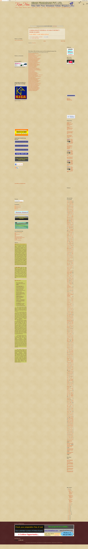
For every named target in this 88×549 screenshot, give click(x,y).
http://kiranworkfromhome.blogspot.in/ (33, 73)
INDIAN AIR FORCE (69, 320)
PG (72, 374)
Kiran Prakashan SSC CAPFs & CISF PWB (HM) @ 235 (70, 461)
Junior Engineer (69, 333)
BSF (69, 227)
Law (70, 344)
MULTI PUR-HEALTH (69, 357)
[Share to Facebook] (46, 36)
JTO (71, 332)
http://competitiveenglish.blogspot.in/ (33, 86)
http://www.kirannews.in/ (31, 54)
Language (68, 344)
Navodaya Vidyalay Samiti (18, 238)
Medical (68, 354)
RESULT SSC (71, 397)
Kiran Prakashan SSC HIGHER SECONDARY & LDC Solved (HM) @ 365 (70, 463)
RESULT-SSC (68, 398)
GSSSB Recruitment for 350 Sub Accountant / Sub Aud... (70, 492)
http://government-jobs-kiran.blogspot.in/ (33, 81)
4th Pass (68, 201)
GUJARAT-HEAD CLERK (69, 306)
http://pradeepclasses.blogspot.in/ (32, 65)
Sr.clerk (69, 416)
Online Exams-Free (58, 7)
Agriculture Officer (71, 203)
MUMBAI (68, 358)
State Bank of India (70, 421)
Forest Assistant (70, 266)
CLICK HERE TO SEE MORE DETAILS (39, 34)
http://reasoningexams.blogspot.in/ (33, 61)
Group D (68, 280)
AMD (68, 210)
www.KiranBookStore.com (70, 446)
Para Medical (70, 373)
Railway (68, 386)
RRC (71, 402)
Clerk (67, 241)
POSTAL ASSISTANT (69, 378)
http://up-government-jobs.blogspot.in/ (33, 56)
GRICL (71, 279)
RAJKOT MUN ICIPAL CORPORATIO (70, 389)
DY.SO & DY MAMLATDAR (70, 257)
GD (71, 270)
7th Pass (71, 201)
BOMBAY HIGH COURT (69, 225)
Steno (68, 422)
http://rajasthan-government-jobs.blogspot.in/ (34, 62)
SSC (67, 417)
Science (68, 408)
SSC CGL (71, 417)
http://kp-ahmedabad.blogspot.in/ (32, 72)
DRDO (67, 255)
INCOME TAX (70, 319)
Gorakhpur (68, 276)
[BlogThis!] (45, 36)
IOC (67, 328)
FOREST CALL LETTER (69, 267)
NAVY (68, 363)
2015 (68, 515)
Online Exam (29, 7)
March (69, 511)
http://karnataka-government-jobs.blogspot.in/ (34, 78)
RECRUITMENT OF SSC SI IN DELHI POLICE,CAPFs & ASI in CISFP (70, 136)
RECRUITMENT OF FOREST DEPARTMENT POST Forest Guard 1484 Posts (70, 128)
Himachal (69, 313)
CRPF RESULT (68, 246)
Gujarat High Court (69, 287)
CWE (71, 248)
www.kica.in (69, 440)
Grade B (72, 277)
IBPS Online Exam (17, 234)
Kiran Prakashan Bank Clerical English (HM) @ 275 (70, 467)
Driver (70, 255)
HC (70, 310)
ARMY (72, 212)
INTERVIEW (68, 327)
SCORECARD (71, 409)
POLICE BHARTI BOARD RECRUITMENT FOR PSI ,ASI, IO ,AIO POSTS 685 (70, 124)
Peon (70, 374)
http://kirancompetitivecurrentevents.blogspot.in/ (34, 76)
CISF (67, 240)
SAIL (72, 403)
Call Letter (45, 7)
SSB (71, 416)
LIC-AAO (69, 349)
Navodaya (72, 362)
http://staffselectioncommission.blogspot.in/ (34, 59)
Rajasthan (68, 388)
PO (70, 376)
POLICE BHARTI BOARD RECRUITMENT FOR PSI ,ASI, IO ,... (70, 497)
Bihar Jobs (68, 98)
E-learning (16, 7)
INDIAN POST (71, 323)
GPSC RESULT (68, 277)
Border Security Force (69, 226)
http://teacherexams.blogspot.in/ (32, 57)
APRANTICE (69, 212)
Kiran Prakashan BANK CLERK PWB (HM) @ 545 (70, 469)
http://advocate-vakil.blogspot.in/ (32, 90)
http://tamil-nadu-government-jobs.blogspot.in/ (34, 58)
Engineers (68, 260)
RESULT (72, 395)
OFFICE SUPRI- (68, 369)
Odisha (69, 367)
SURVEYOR (71, 427)
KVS (71, 342)
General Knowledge (69, 272)
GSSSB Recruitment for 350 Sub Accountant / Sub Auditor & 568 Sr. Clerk (70, 132)
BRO (67, 227)
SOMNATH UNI (68, 412)
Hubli (67, 314)
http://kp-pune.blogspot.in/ (31, 71)
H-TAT (71, 309)
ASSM (70, 217)
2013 (68, 518)
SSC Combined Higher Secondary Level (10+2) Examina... (70, 501)
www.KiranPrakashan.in (70, 453)
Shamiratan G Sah (18, 207)
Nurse (67, 366)
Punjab (69, 383)
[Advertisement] (37, 11)
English (71, 260)
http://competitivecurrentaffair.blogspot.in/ (33, 87)
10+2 (67, 200)
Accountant (70, 202)
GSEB (67, 281)
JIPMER (71, 330)
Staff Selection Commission (18, 232)
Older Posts (63, 41)
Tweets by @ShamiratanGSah (19, 40)
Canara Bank (70, 232)
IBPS (15, 233)
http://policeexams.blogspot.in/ (32, 66)
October (70, 490)
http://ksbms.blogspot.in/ (31, 70)
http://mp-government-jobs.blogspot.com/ (33, 68)
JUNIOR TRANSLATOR (69, 334)
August (70, 505)
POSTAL (71, 377)
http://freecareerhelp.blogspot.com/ (33, 82)
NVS (70, 366)
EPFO (67, 261)
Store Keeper (69, 423)
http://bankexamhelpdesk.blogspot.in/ (33, 89)
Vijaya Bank (70, 437)
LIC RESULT (71, 348)
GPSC (71, 276)
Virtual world (68, 438)
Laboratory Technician (69, 343)
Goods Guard (69, 275)
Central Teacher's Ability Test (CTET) (19, 237)
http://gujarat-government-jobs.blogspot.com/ (34, 80)
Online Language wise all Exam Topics (66, 7)
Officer (72, 369)
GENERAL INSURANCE (69, 271)
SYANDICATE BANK (69, 428)
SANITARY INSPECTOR (69, 404)
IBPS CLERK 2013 (69, 315)
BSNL (72, 227)
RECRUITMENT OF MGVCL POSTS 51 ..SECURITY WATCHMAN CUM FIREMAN (69, 147)
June (69, 507)
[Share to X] (46, 36)
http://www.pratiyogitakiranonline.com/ (33, 53)
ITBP (71, 328)
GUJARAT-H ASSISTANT (69, 305)
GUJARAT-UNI (71, 308)
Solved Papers (20, 7)
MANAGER (71, 353)
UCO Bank (71, 432)
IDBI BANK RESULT (70, 318)
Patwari (67, 374)
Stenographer (71, 422)
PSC (71, 382)
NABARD (71, 358)
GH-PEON (68, 274)
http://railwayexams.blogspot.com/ (33, 63)
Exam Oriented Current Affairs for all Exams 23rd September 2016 (70, 158)
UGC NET (70, 433)
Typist (67, 432)
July (69, 506)
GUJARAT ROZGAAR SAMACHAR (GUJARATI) (70, 295)
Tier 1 (68, 431)
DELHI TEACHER (71, 251)
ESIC (70, 261)
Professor (68, 381)
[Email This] (44, 36)
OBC (72, 366)
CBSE (71, 233)
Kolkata (69, 342)
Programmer (68, 382)
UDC (67, 433)
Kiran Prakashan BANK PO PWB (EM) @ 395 (70, 471)
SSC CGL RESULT (70, 418)
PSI (67, 383)
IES (67, 319)
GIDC (71, 274)
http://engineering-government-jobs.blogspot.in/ (34, 83)
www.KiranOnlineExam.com (70, 449)
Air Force (68, 206)
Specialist (71, 414)
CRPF (71, 245)
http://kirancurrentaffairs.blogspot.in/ (33, 75)
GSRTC (71, 281)
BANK (68, 220)
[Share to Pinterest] (47, 36)
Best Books (33, 7)
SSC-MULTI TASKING (70, 419)
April (69, 510)
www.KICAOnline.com (70, 444)
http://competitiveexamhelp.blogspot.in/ (33, 85)
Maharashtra (71, 351)
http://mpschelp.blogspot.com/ (32, 67)
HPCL (71, 313)
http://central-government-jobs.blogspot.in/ (34, 88)
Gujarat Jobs (69, 99)
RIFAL (71, 399)
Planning (68, 376)
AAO (67, 202)
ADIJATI (68, 203)
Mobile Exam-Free (53, 7)
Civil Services (71, 240)
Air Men (68, 207)
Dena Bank (69, 252)
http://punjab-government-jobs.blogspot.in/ (34, 64)
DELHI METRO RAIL (69, 250)
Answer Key (71, 211)
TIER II (71, 431)
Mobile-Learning (25, 7)
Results (42, 7)
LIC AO (70, 347)
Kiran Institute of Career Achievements (70, 338)
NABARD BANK (69, 359)
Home (39, 7)
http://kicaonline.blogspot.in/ (32, 77)
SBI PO (72, 407)
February (70, 512)
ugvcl (72, 433)
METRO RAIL (71, 354)
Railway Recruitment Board (18, 236)
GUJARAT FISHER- (69, 284)
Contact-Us (36, 7)
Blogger (61, 542)
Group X (72, 280)
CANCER (68, 233)
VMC (71, 438)
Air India (71, 206)
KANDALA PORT (69, 335)
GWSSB (68, 309)
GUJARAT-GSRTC (69, 304)
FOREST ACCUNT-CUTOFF (70, 265)
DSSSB (71, 256)
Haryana (68, 310)
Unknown (17, 208)
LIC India (16, 239)
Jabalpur (69, 329)
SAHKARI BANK (68, 403)
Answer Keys (48, 7)
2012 (68, 519)
